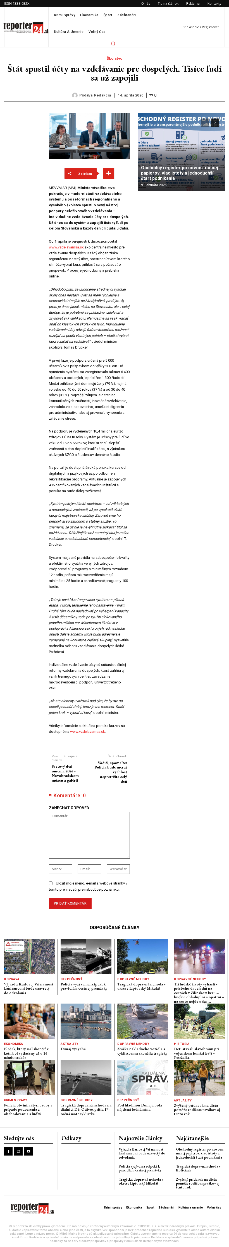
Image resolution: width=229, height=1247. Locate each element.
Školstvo (115, 58)
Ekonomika (13, 1043)
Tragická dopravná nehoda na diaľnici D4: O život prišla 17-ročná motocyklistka (86, 1109)
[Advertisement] (22, 196)
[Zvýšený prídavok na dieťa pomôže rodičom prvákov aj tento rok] (199, 1078)
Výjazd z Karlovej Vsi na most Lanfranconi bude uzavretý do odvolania (28, 988)
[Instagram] (18, 1151)
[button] (113, 43)
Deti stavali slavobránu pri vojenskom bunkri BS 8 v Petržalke (196, 1053)
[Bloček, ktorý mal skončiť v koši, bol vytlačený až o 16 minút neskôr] (29, 1021)
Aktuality (69, 1043)
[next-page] (215, 123)
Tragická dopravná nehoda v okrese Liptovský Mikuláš (141, 986)
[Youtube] (28, 1151)
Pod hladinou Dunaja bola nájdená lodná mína (139, 1107)
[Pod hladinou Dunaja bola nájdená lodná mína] (142, 1077)
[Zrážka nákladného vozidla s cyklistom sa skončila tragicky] (142, 1021)
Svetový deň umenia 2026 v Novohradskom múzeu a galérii (65, 773)
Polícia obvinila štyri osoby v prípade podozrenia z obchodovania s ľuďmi (28, 1109)
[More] (109, 173)
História (181, 1043)
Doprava (12, 979)
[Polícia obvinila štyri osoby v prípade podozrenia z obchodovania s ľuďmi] (29, 1077)
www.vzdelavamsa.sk (66, 247)
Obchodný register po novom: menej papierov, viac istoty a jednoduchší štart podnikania (179, 173)
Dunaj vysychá (73, 1048)
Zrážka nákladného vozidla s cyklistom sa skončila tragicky (142, 1050)
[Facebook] (8, 1151)
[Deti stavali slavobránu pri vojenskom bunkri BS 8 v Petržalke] (199, 1021)
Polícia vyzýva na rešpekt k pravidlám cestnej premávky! (85, 986)
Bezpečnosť (71, 979)
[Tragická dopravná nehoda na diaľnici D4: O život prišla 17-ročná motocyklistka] (86, 1077)
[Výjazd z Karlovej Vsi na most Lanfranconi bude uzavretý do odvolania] (29, 956)
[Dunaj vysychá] (86, 1021)
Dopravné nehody (133, 979)
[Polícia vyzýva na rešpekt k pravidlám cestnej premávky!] (86, 956)
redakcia (102, 95)
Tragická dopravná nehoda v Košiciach (198, 1168)
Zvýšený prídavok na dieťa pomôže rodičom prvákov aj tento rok (197, 1109)
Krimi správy (15, 1100)
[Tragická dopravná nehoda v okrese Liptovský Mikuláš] (142, 956)
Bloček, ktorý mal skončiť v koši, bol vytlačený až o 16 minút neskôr (26, 1053)
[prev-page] (205, 123)
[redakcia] (75, 95)
